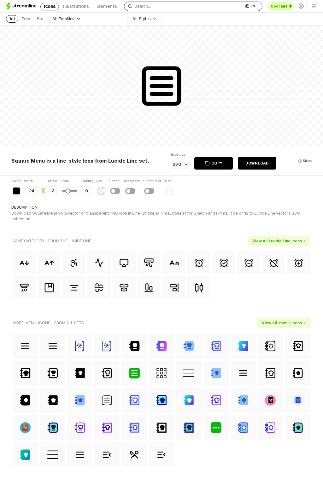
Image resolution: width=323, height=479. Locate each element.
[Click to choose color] (16, 191)
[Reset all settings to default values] (169, 191)
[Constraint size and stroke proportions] (43, 187)
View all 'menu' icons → (284, 323)
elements (107, 6)
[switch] (115, 191)
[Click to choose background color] (101, 191)
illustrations (76, 6)
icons (50, 6)
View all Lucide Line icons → (279, 241)
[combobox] (183, 6)
